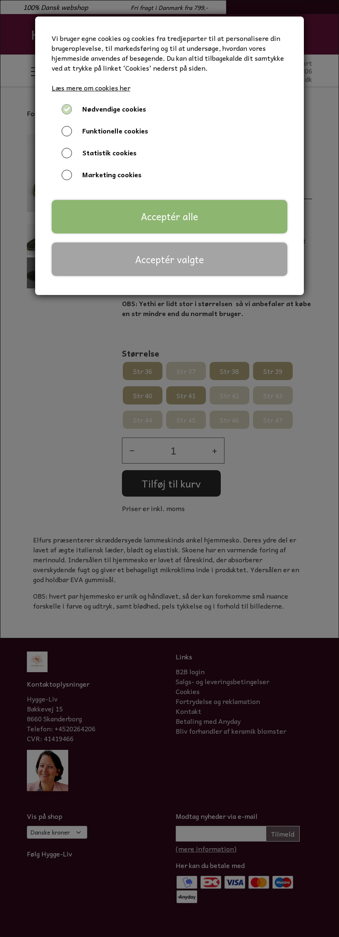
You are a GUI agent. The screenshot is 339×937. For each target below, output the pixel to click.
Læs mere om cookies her (91, 87)
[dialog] (169, 468)
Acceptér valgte (169, 259)
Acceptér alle (169, 216)
